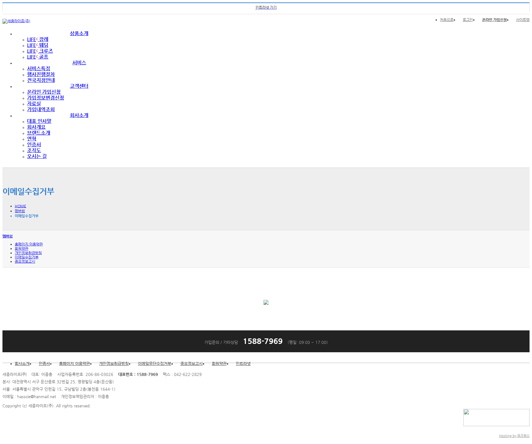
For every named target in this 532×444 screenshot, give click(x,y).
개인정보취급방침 (28, 253)
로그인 (468, 20)
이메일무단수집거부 (154, 363)
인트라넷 (243, 363)
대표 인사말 (39, 121)
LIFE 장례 (37, 39)
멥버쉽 (20, 211)
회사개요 (36, 127)
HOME (20, 206)
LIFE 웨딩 (37, 45)
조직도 (34, 150)
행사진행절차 (41, 74)
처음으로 (446, 20)
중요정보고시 (25, 261)
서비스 (79, 63)
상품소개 (79, 33)
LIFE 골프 (37, 57)
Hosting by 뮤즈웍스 (514, 436)
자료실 (34, 104)
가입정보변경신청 (45, 98)
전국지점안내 (41, 80)
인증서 (34, 144)
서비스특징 (38, 68)
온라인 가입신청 (44, 92)
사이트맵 (523, 20)
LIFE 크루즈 (40, 51)
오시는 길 (37, 156)
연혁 (31, 139)
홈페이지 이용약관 (29, 244)
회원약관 (21, 248)
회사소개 (79, 115)
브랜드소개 (38, 133)
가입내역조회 (41, 109)
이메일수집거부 (26, 257)
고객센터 (79, 86)
